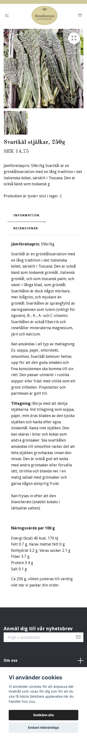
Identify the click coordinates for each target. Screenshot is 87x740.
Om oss (10, 660)
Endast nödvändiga (43, 727)
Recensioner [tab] (25, 228)
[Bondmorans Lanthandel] (44, 15)
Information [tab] (26, 215)
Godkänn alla (43, 715)
